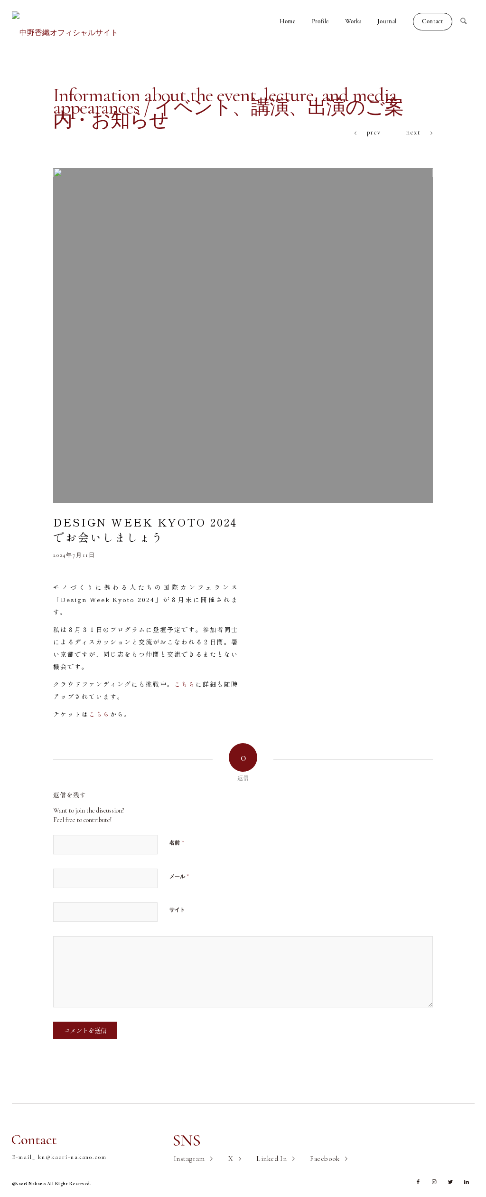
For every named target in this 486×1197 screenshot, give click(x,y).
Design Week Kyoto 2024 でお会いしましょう (145, 529)
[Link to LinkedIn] (466, 1182)
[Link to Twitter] (450, 1182)
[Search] (467, 21)
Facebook (325, 1158)
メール (179, 876)
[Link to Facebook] (418, 1182)
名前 (176, 842)
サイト (177, 910)
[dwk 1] (243, 336)
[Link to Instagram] (434, 1182)
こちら (185, 684)
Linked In (271, 1158)
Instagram (189, 1158)
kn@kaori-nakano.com (72, 1157)
